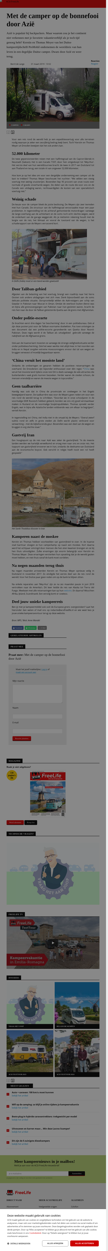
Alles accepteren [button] (84, 1243)
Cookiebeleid (35, 1233)
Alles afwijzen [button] (55, 1243)
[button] (18, 1243)
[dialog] (53, 1230)
